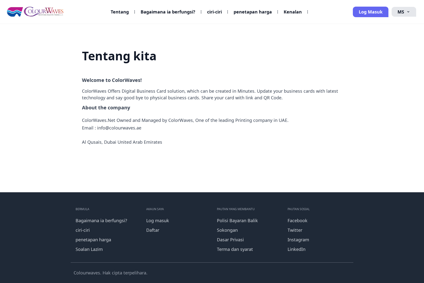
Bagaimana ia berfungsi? (168, 12)
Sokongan (227, 230)
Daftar (152, 230)
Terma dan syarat (235, 249)
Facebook (297, 220)
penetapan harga (253, 12)
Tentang (120, 12)
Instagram (298, 240)
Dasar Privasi (230, 240)
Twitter (295, 230)
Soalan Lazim (89, 249)
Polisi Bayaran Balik (237, 220)
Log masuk (157, 220)
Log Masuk (371, 12)
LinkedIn (296, 249)
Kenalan (293, 12)
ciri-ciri (214, 12)
